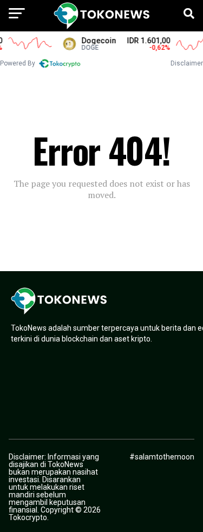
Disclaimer (187, 63)
